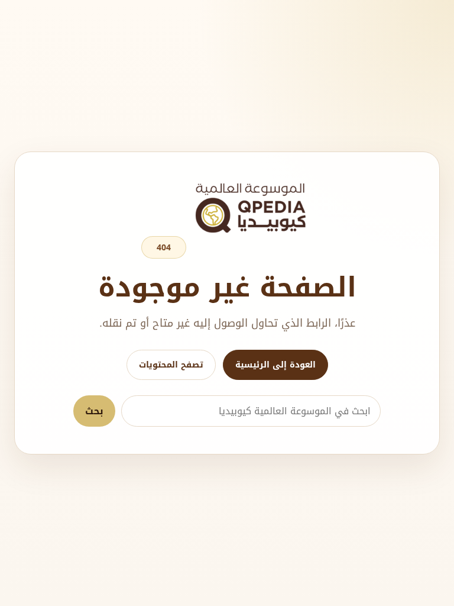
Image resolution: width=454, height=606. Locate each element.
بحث (94, 411)
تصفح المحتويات (171, 365)
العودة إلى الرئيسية (275, 365)
